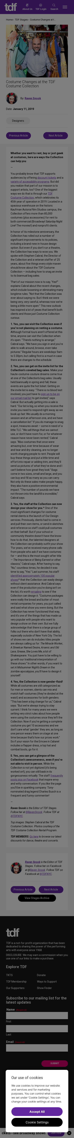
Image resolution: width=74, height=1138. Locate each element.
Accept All (37, 1112)
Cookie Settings (37, 1122)
